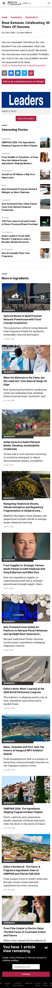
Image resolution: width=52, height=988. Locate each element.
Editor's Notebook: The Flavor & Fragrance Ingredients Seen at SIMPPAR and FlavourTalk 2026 (21, 870)
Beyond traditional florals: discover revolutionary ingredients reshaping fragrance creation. (24, 642)
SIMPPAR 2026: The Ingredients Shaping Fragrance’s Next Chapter (20, 144)
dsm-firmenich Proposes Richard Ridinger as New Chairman (19, 190)
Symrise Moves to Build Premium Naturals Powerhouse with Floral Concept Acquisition (22, 319)
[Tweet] (24, 73)
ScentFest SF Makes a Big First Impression (18, 176)
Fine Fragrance (7, 171)
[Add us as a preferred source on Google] (31, 73)
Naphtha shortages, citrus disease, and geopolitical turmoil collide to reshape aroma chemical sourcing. (25, 519)
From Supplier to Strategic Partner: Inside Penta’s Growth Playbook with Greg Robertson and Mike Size (24, 569)
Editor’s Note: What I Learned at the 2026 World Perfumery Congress (23, 690)
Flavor (4, 185)
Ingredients (31, 17)
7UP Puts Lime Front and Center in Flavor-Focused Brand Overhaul (20, 223)
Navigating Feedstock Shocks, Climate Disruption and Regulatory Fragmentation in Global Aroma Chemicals (23, 507)
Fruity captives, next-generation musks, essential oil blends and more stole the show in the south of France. (24, 820)
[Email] (4, 73)
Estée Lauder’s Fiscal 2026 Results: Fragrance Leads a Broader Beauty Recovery (16, 239)
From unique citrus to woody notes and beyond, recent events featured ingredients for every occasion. (25, 882)
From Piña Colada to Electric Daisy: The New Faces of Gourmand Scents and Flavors (24, 932)
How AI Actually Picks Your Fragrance (16, 255)
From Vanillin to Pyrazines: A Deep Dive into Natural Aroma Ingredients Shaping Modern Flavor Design (20, 160)
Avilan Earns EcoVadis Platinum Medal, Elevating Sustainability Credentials (21, 445)
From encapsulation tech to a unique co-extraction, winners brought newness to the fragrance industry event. (26, 762)
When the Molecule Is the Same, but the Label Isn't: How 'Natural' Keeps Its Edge (25, 381)
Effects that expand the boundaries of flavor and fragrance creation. (24, 942)
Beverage (5, 217)
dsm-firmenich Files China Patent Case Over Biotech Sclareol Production (19, 207)
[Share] (11, 73)
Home (4, 17)
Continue (26, 974)
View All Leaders (26, 118)
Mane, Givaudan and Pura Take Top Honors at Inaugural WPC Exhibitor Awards (23, 750)
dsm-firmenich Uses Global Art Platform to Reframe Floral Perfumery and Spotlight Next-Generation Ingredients (25, 631)
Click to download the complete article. (24, 65)
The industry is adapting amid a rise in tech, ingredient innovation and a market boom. (25, 700)
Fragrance (16, 17)
